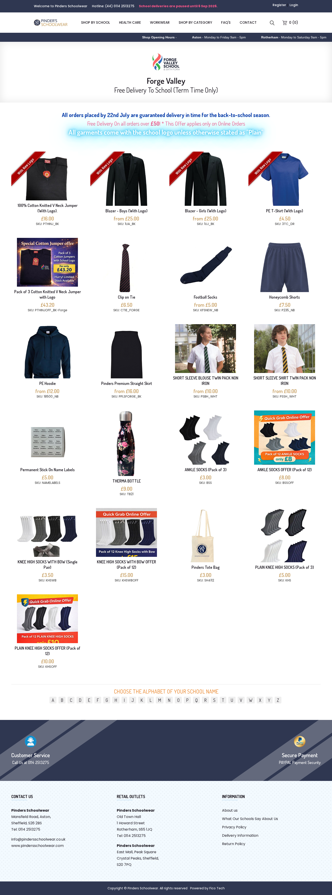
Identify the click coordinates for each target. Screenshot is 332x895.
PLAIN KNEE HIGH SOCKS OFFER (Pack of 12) (47, 651)
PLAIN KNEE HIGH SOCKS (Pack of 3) (284, 567)
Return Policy (233, 843)
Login (294, 5)
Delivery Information (240, 835)
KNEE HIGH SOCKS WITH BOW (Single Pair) (47, 564)
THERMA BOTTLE (126, 480)
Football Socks (205, 297)
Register (279, 5)
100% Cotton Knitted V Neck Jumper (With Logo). (47, 208)
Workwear (160, 22)
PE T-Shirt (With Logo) (284, 210)
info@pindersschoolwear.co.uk (38, 839)
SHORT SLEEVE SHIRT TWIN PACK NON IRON (284, 380)
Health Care (130, 22)
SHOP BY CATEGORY (195, 22)
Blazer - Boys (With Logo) (126, 210)
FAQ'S (226, 22)
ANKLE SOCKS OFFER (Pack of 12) (284, 469)
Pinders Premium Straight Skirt (126, 383)
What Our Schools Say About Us (250, 818)
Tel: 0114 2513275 (25, 829)
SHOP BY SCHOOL (95, 22)
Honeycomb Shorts (284, 297)
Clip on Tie (126, 297)
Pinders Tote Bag (206, 567)
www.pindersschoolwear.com (37, 845)
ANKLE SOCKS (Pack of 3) (206, 469)
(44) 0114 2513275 (119, 6)
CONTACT (248, 22)
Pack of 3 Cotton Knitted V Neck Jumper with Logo (47, 294)
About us (230, 810)
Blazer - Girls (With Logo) (205, 210)
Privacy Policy (234, 827)
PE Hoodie (47, 383)
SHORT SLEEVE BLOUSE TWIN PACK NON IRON (205, 380)
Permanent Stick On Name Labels (47, 469)
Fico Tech (217, 888)
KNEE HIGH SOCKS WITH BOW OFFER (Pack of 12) (126, 564)
